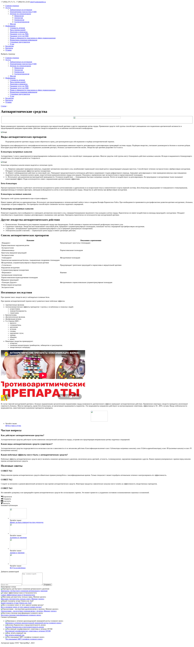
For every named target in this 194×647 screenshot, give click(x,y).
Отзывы (8, 50)
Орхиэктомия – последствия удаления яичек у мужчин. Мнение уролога (28, 611)
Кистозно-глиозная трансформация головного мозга (21, 615)
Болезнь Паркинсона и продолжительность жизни (24, 627)
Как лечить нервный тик (14, 635)
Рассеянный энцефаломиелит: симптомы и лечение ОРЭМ (28, 631)
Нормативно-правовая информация (23, 40)
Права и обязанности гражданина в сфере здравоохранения (32, 38)
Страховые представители (20, 42)
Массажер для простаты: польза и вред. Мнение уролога (22, 599)
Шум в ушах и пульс (13, 426)
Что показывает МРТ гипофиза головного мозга (23, 639)
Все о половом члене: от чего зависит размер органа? (21, 607)
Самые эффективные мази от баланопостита (18, 595)
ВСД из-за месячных (18, 568)
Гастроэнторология (21, 22)
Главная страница (12, 6)
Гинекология (19, 20)
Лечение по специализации (20, 14)
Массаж (13, 24)
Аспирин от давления (18, 537)
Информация (10, 26)
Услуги (8, 8)
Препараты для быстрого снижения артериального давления (24, 591)
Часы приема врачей (17, 30)
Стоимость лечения (17, 28)
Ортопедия (18, 18)
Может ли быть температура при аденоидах (26, 522)
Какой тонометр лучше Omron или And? (16, 603)
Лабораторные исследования (21, 10)
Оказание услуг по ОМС (19, 36)
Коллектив (9, 46)
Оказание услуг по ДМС (19, 34)
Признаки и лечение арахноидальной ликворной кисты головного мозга (33, 623)
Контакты (9, 48)
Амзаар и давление (17, 553)
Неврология (19, 16)
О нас (12, 44)
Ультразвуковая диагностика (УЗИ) (23, 12)
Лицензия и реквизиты (19, 32)
